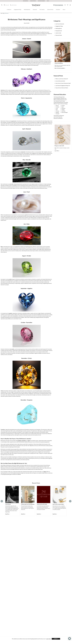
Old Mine (63, 111)
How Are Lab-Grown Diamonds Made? (63, 83)
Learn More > (57, 150)
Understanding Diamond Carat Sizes (61, 102)
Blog (48, 0)
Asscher (63, 105)
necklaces (19, 440)
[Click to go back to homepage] (36, 6)
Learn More (48, 638)
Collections (9, 9)
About (64, 9)
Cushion (57, 106)
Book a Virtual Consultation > (60, 68)
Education (58, 9)
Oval (57, 108)
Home (2, 13)
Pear (57, 109)
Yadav (45, 471)
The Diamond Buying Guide (59, 96)
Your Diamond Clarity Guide (59, 101)
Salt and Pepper (64, 112)
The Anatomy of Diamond (59, 115)
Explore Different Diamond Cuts (60, 98)
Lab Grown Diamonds (59, 23)
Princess (57, 111)
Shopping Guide (58, 30)
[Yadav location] (4, 5)
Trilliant (63, 109)
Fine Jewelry (42, 9)
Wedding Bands (27, 9)
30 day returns (33, 0)
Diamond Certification (58, 118)
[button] (69, 638)
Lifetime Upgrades (41, 0)
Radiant (57, 112)
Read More (7, 514)
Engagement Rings (17, 9)
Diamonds (35, 9)
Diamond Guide (58, 35)
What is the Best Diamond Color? (60, 99)
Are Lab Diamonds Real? (60, 81)
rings (29, 440)
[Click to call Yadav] (10, 5)
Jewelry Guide (58, 32)
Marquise (63, 108)
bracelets (24, 440)
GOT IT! (56, 638)
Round (57, 105)
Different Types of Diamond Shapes (61, 103)
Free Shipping (25, 0)
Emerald (57, 113)
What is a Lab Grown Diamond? (61, 78)
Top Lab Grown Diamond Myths (61, 87)
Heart (62, 106)
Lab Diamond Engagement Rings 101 (62, 85)
